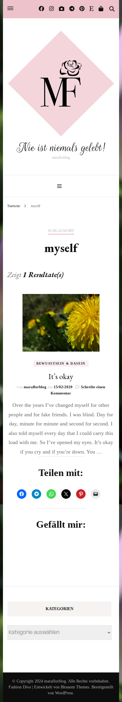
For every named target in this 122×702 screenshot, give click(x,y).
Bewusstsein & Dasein (61, 363)
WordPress (64, 693)
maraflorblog (35, 387)
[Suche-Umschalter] (112, 9)
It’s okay (61, 376)
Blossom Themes (75, 687)
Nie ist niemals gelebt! (61, 147)
